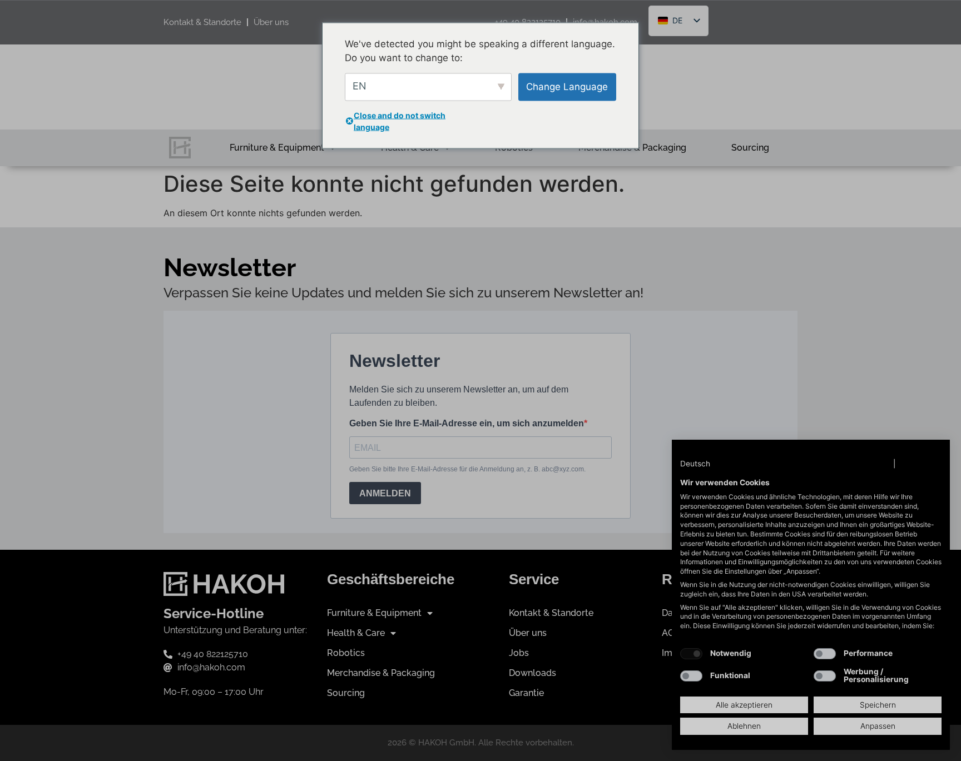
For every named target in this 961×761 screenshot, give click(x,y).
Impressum (920, 463)
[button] (706, 464)
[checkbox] (691, 653)
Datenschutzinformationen (840, 463)
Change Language (567, 86)
